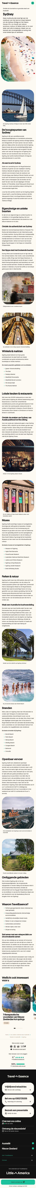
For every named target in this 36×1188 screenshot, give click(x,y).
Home (7, 1034)
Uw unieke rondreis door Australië (19, 1034)
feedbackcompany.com (18, 1059)
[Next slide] (32, 999)
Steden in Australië (15, 1037)
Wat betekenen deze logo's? (19, 1049)
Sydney (24, 1037)
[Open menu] (32, 3)
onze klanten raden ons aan (18, 1066)
